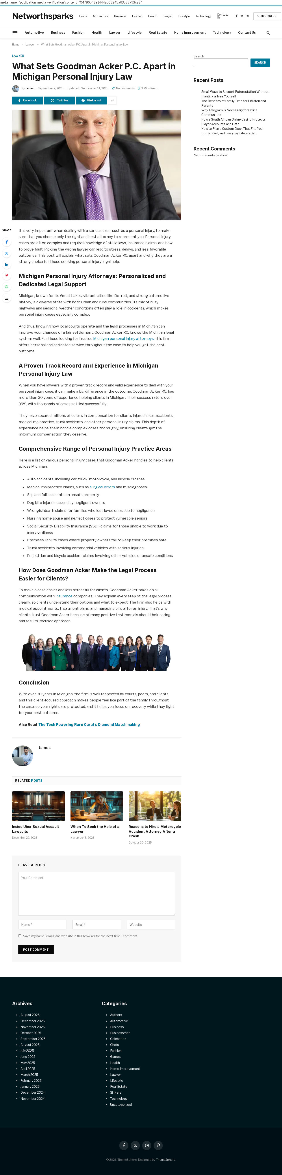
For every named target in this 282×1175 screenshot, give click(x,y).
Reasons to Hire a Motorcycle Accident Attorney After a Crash (155, 831)
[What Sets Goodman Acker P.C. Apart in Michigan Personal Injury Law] (96, 165)
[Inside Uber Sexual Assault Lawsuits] (38, 806)
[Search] (268, 33)
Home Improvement (190, 32)
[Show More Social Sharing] (112, 100)
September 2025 (33, 1039)
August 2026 (30, 1015)
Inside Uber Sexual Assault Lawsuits (35, 829)
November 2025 (32, 1027)
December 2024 (32, 1092)
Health (152, 16)
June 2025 (27, 1056)
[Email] (6, 298)
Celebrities (118, 1039)
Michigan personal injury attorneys (123, 338)
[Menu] (15, 32)
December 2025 (32, 1021)
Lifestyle (184, 16)
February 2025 (31, 1080)
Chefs (114, 1045)
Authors (116, 1015)
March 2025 (29, 1074)
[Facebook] (6, 242)
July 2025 (27, 1050)
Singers (115, 1092)
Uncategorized (121, 1104)
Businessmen (120, 1033)
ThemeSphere (165, 1159)
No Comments (125, 88)
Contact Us (222, 16)
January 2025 (30, 1086)
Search (199, 56)
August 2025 (30, 1045)
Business (120, 16)
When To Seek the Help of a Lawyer (94, 829)
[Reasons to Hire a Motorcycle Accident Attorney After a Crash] (155, 806)
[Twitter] (6, 253)
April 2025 (27, 1069)
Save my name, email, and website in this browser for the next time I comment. (80, 936)
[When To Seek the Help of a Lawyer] (96, 806)
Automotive (100, 16)
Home (83, 16)
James (29, 88)
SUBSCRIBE (267, 16)
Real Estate (158, 32)
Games (115, 1056)
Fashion (137, 16)
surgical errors (102, 487)
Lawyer (168, 16)
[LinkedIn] (6, 264)
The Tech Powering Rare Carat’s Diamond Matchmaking (89, 724)
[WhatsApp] (6, 286)
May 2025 (27, 1063)
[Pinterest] (6, 275)
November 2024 (32, 1098)
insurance (64, 596)
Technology (204, 16)
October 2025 (30, 1033)
